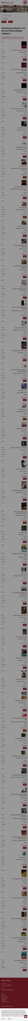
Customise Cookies (18, 1015)
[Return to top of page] (25, 1016)
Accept (3, 1018)
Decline (10, 1018)
